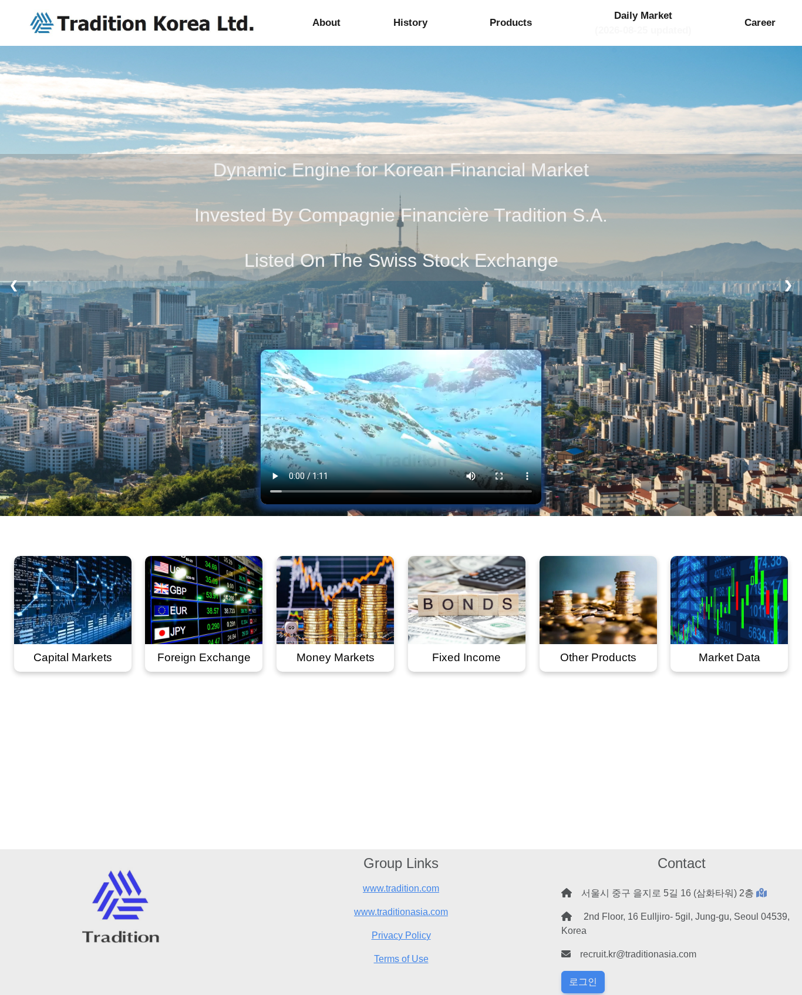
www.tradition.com (401, 888)
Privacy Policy (401, 935)
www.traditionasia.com (401, 912)
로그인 (583, 982)
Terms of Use (401, 959)
